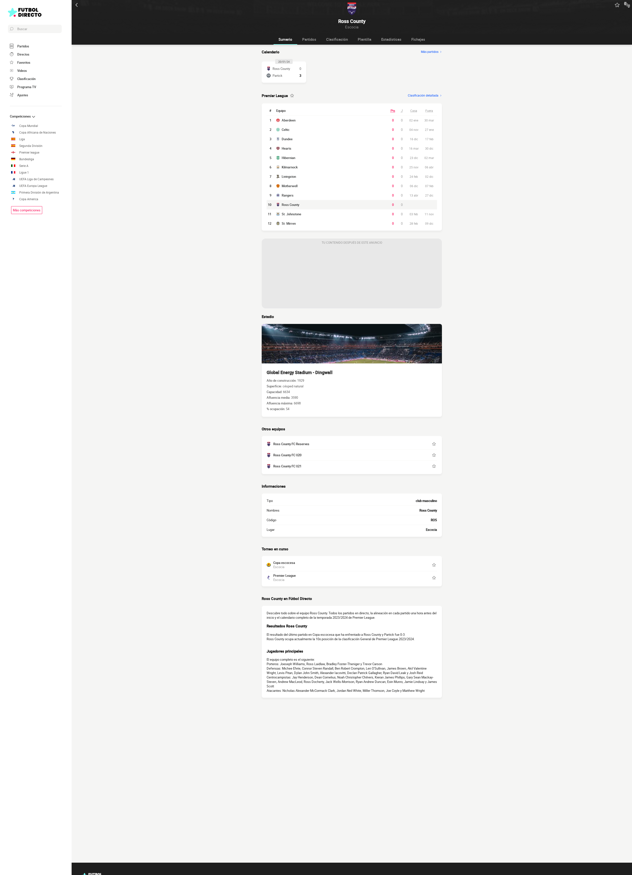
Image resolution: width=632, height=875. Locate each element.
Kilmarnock (290, 167)
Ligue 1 (24, 172)
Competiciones (21, 116)
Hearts (286, 148)
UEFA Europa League (33, 186)
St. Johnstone (291, 214)
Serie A (23, 166)
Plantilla (364, 39)
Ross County (290, 204)
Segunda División (30, 146)
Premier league (29, 152)
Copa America (28, 199)
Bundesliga (26, 159)
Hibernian (288, 158)
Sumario (285, 39)
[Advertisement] (352, 277)
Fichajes (418, 39)
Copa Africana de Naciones (37, 132)
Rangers (288, 195)
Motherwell (289, 186)
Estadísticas (391, 39)
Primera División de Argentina (39, 192)
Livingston (289, 176)
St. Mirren (289, 223)
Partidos (309, 39)
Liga (22, 139)
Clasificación (337, 39)
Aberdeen (289, 120)
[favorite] (617, 5)
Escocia (431, 529)
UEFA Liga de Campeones (36, 179)
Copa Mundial (28, 126)
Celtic (286, 129)
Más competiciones (26, 210)
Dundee (287, 139)
